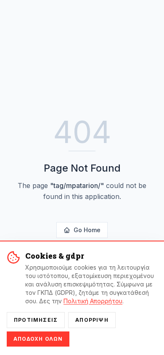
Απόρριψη (91, 320)
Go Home (87, 229)
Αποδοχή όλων (38, 339)
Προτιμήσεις (36, 320)
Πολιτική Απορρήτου (92, 301)
